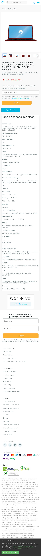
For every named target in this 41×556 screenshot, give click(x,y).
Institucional (7, 351)
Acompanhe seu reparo (11, 405)
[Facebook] (5, 445)
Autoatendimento (9, 401)
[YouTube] (20, 445)
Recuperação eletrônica (11, 425)
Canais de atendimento (11, 408)
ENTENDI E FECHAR (10, 552)
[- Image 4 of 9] (23, 56)
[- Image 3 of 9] (17, 56)
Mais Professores (9, 388)
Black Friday (7, 385)
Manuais (6, 421)
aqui (19, 548)
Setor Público (7, 378)
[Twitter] (15, 445)
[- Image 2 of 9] (11, 56)
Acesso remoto (8, 411)
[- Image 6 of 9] (35, 56)
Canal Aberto (7, 434)
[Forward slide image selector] (37, 56)
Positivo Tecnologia (9, 371)
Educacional (7, 381)
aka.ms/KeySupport (28, 499)
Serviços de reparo (9, 431)
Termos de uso (8, 355)
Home (4, 9)
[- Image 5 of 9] (29, 56)
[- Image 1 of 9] (4, 56)
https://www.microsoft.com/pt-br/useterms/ (23, 509)
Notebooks (12, 9)
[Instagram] (10, 445)
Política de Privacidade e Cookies (21, 98)
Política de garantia (9, 358)
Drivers (5, 418)
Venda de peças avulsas (11, 428)
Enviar (16, 103)
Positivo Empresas (9, 375)
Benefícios (23, 304)
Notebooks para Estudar (11, 391)
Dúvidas (5, 415)
